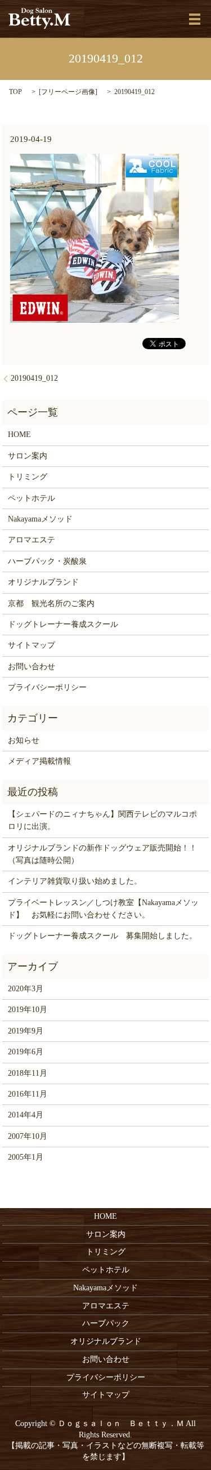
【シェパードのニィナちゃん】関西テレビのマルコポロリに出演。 (102, 820)
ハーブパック (105, 1323)
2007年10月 (27, 1136)
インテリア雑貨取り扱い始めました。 (75, 881)
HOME (19, 434)
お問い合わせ (31, 666)
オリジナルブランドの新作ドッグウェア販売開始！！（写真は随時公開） (102, 854)
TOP (15, 92)
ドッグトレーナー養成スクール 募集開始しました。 (102, 936)
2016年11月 (27, 1094)
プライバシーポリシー (47, 687)
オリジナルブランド (43, 582)
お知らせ (23, 740)
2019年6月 (25, 1052)
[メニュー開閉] (194, 19)
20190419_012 (34, 378)
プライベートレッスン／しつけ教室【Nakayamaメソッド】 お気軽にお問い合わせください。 (103, 908)
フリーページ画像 (68, 92)
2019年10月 (27, 1009)
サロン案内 (27, 456)
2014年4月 (25, 1115)
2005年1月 (25, 1157)
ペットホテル (31, 498)
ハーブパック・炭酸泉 (47, 561)
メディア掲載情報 (39, 761)
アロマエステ (31, 540)
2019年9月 (25, 1031)
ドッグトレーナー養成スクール (63, 624)
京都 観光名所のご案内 (51, 603)
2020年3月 (25, 989)
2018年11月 (27, 1073)
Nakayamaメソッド (40, 519)
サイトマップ (31, 645)
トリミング (27, 477)
